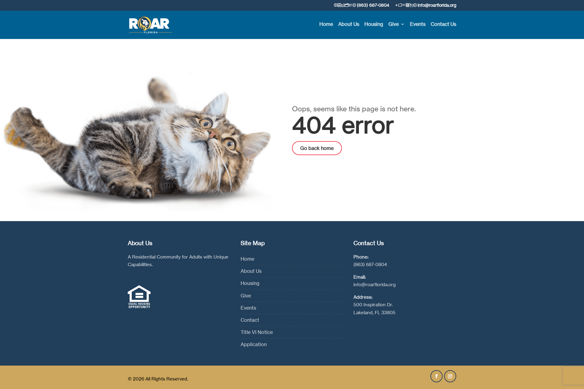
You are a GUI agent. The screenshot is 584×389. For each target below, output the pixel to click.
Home (326, 24)
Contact (250, 320)
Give (393, 24)
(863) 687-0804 (370, 264)
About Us (348, 24)
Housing (373, 24)
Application (254, 344)
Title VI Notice (257, 332)
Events (418, 24)
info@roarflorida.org (374, 284)
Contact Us (443, 24)
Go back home (317, 148)
